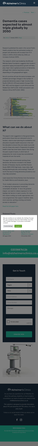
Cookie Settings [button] (8, 226)
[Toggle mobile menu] (34, 3)
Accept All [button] (18, 226)
